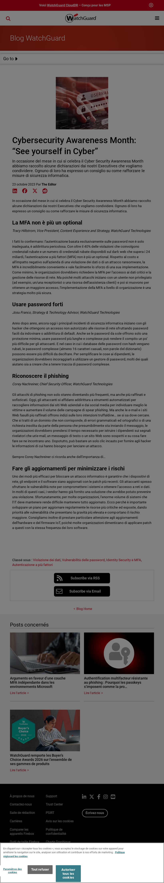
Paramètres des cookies (12, 871)
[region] (82, 863)
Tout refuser (40, 869)
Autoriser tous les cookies (68, 873)
